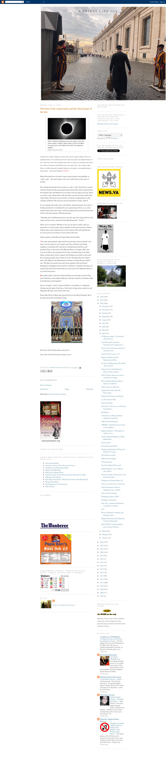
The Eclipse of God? (108, 455)
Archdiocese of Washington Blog (57, 468)
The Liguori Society (107, 695)
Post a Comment (46, 385)
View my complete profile (64, 605)
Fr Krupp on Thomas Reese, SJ (112, 480)
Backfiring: (105, 412)
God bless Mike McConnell (111, 465)
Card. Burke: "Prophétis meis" (115, 658)
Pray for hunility (107, 403)
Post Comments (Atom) (58, 394)
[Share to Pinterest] (51, 371)
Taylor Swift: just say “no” (110, 354)
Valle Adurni (49, 486)
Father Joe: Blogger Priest (54, 472)
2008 (102, 592)
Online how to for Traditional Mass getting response (111, 370)
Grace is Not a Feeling (109, 493)
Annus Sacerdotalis (52, 463)
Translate (114, 138)
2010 (102, 586)
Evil (102, 509)
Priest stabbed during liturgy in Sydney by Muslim (112, 382)
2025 (102, 300)
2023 (102, 542)
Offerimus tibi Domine (53, 477)
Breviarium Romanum (108, 654)
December (105, 306)
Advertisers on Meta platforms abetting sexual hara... (111, 416)
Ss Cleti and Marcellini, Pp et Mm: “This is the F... (113, 364)
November (106, 310)
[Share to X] (46, 371)
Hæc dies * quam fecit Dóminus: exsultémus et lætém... (112, 504)
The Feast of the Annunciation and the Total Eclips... (113, 475)
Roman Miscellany (52, 482)
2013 (102, 576)
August (105, 320)
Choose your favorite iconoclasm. (113, 484)
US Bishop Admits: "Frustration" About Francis (112, 337)
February (105, 534)
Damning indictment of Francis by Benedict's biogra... (113, 450)
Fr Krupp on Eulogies (108, 500)
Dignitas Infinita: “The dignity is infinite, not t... (112, 432)
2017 (102, 562)
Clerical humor (106, 462)
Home (67, 389)
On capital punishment (109, 446)
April (104, 333)
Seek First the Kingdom (109, 421)
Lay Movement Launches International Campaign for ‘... (112, 343)
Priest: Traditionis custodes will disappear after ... (112, 513)
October (105, 313)
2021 (102, 549)
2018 (102, 559)
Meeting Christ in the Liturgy (107, 124)
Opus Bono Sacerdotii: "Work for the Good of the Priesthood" (66, 479)
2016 (102, 565)
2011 (102, 582)
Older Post (89, 389)
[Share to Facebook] (48, 371)
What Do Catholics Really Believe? (109, 720)
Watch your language (108, 458)
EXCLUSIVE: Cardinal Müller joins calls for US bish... (112, 525)
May (104, 330)
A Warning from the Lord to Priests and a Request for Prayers (111, 640)
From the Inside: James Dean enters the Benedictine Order (65, 475)
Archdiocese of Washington (110, 636)
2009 (102, 589)
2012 (102, 579)
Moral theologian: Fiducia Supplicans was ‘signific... (111, 488)
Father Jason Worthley (53, 470)
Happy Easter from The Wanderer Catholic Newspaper (113, 519)
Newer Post (44, 389)
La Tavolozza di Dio (108, 399)
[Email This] (41, 371)
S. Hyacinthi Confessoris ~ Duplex (111, 679)
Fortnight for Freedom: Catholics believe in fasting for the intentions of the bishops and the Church (117, 728)
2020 (102, 552)
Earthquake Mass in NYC (110, 496)
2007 (102, 596)
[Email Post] (80, 367)
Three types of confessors (110, 387)
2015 (102, 569)
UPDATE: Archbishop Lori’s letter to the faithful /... (113, 426)
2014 (102, 572)
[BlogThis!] (44, 371)
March (104, 531)
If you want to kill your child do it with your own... (113, 349)
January (105, 538)
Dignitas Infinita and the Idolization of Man (109, 358)
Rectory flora (105, 442)
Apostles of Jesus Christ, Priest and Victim (60, 465)
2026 (102, 296)
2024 (102, 303)
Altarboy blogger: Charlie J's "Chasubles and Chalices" (117, 699)
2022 (102, 545)
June (104, 326)
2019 (102, 555)
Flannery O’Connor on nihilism (112, 396)
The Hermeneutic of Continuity (56, 484)
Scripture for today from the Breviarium (111, 391)
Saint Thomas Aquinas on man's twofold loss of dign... (112, 376)
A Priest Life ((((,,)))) (103, 11)
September (106, 316)
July (103, 323)
